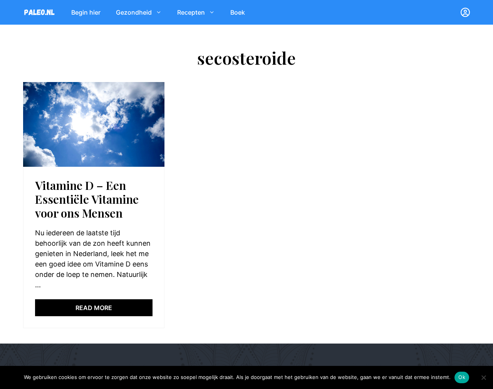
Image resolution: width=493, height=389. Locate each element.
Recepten (191, 12)
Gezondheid (134, 12)
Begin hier (86, 12)
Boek (237, 12)
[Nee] (483, 377)
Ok (461, 377)
